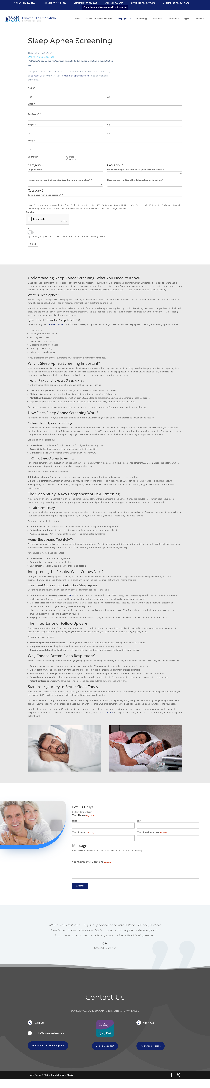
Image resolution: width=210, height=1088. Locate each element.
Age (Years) (34, 114)
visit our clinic (107, 712)
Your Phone (83, 832)
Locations (172, 18)
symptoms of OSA (55, 324)
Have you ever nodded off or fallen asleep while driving (135, 180)
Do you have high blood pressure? (45, 195)
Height (32, 124)
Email (31, 103)
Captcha (30, 212)
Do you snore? (36, 169)
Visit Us (148, 1022)
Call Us (39, 1022)
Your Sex (33, 156)
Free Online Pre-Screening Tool (48, 1045)
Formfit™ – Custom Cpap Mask (98, 18)
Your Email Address (152, 832)
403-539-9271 (148, 3)
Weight (32, 140)
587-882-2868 (90, 3)
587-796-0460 (117, 3)
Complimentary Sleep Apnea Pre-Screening (105, 7)
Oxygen (186, 18)
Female (72, 159)
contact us (37, 75)
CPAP (70, 595)
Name (31, 87)
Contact (198, 18)
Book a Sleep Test (105, 1046)
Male (71, 156)
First (74, 820)
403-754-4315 (60, 3)
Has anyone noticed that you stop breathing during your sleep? (60, 180)
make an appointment (76, 75)
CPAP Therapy (141, 18)
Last (139, 820)
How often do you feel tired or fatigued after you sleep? (135, 169)
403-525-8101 (182, 3)
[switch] (31, 232)
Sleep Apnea (123, 18)
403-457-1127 (29, 3)
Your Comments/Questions (92, 861)
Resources (157, 18)
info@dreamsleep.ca (50, 1033)
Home (77, 18)
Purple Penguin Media (62, 1075)
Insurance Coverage (150, 1046)
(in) (109, 124)
